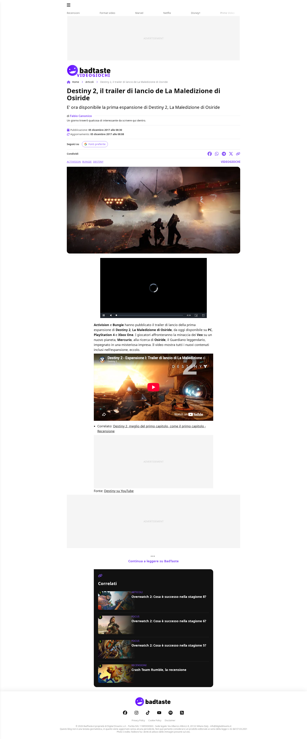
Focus (135, 616)
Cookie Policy (154, 720)
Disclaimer (170, 720)
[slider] (149, 315)
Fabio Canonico (81, 116)
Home (75, 82)
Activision (74, 161)
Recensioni (139, 665)
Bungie (87, 161)
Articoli (89, 82)
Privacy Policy (138, 720)
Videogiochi (230, 162)
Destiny (98, 161)
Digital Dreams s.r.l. (116, 726)
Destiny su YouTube (119, 491)
